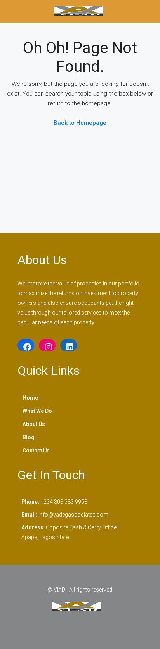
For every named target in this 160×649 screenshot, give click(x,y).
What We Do (37, 411)
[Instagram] (47, 346)
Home (30, 398)
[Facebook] (25, 346)
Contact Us (36, 450)
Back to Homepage (80, 122)
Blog (29, 437)
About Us (34, 424)
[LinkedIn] (68, 346)
